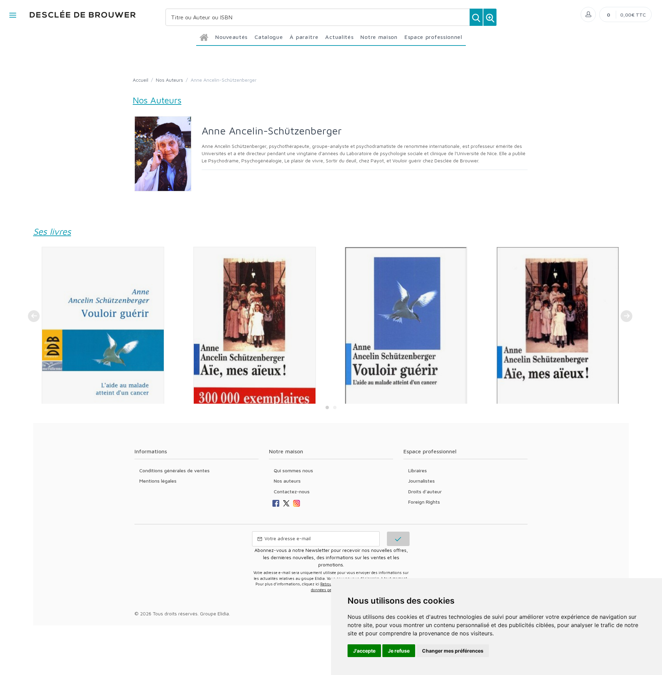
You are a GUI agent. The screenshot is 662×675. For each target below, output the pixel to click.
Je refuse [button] (399, 651)
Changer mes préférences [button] (452, 651)
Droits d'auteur (425, 491)
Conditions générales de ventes (174, 470)
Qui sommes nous (293, 470)
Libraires (417, 470)
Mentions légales (158, 481)
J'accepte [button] (364, 651)
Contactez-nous (292, 491)
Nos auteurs (287, 481)
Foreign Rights (424, 502)
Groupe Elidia (214, 613)
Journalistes (421, 481)
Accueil (140, 80)
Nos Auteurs (169, 80)
